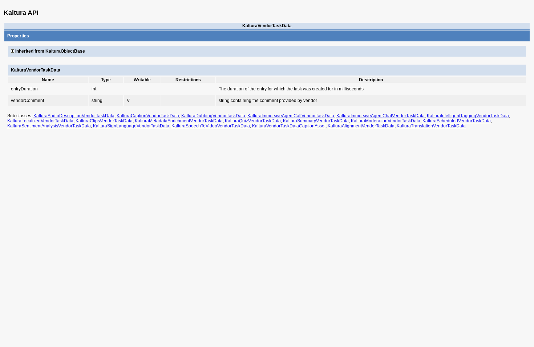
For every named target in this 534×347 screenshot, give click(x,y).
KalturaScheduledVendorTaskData (456, 120)
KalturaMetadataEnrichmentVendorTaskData (179, 120)
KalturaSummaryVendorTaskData (316, 120)
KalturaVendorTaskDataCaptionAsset (288, 125)
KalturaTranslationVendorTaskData (431, 125)
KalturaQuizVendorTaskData (253, 120)
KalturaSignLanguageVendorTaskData (131, 125)
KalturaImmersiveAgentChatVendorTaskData (380, 115)
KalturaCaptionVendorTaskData (148, 115)
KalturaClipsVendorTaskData (104, 120)
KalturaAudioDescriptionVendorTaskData (73, 115)
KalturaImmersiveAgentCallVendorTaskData (290, 115)
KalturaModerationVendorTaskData (385, 120)
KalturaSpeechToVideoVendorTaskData (210, 125)
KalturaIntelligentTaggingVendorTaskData (468, 115)
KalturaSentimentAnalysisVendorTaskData (49, 125)
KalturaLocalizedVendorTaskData (40, 120)
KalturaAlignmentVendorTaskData (361, 125)
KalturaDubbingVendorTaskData (213, 115)
